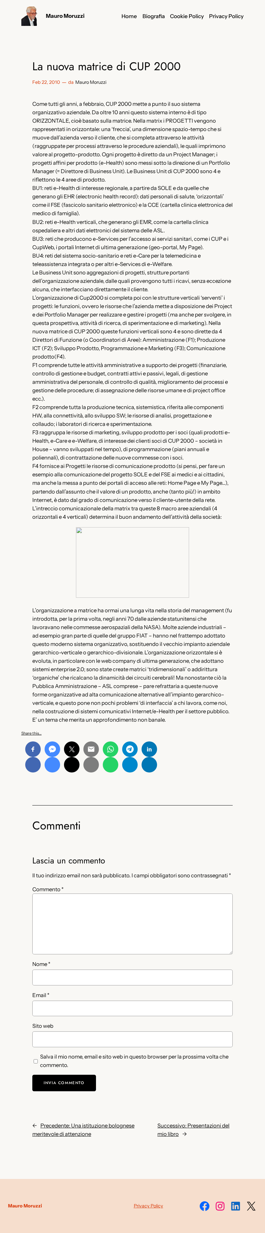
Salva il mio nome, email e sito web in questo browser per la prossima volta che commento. (134, 1060)
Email (40, 995)
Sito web (42, 1026)
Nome (41, 964)
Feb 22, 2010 (46, 82)
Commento (48, 889)
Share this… (31, 733)
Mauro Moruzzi (65, 16)
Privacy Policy (148, 1206)
